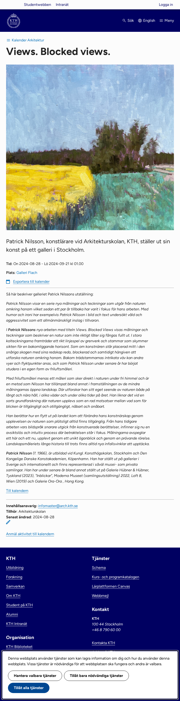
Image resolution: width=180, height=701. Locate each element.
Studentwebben (37, 4)
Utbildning (14, 567)
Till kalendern (17, 490)
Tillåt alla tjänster (29, 688)
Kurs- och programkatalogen (115, 577)
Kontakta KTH (103, 643)
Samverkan (15, 586)
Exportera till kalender (31, 281)
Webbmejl (100, 595)
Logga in (166, 4)
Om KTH (13, 595)
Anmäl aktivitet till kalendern (30, 534)
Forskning (14, 577)
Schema (99, 567)
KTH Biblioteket (19, 646)
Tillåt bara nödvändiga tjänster (96, 675)
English (149, 20)
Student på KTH (19, 605)
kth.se (14, 4)
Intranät (62, 4)
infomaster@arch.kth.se (58, 506)
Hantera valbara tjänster (35, 675)
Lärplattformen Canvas (111, 586)
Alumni (12, 614)
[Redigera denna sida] (8, 522)
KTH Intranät (16, 623)
